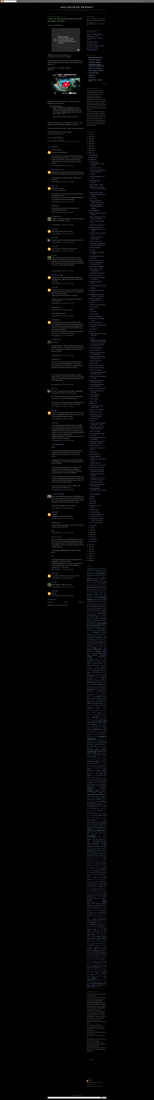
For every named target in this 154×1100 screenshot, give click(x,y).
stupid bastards (94, 898)
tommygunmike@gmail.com (56, 134)
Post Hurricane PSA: (95, 350)
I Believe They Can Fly (96, 734)
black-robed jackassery (97, 611)
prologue (104, 836)
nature (105, 803)
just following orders (99, 766)
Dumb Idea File (97, 681)
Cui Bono (104, 663)
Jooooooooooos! (90, 765)
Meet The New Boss (96, 789)
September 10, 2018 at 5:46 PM (62, 242)
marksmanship (90, 787)
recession (89, 848)
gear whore (94, 710)
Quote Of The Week (95, 431)
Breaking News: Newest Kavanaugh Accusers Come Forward (97, 229)
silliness (89, 876)
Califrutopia (104, 627)
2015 (90, 549)
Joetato (104, 763)
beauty (104, 603)
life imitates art (93, 777)
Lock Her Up (102, 782)
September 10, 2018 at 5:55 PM (62, 251)
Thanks (93, 905)
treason (104, 936)
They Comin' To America (96, 275)
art (87, 589)
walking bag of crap (102, 955)
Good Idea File (103, 715)
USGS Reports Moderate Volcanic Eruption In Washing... (96, 206)
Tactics (88, 903)
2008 (90, 560)
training (94, 936)
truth (98, 940)
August (92, 525)
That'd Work (93, 288)
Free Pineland (95, 705)
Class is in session (98, 641)
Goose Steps (93, 501)
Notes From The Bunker (95, 68)
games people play (102, 708)
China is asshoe (91, 639)
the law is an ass (96, 912)
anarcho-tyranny (90, 584)
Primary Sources (94, 307)
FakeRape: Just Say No (96, 241)
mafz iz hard (100, 785)
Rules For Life (90, 855)
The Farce (102, 908)
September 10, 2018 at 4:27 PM (62, 182)
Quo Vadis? (93, 421)
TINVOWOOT (101, 926)
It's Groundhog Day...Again (100, 758)
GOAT (105, 713)
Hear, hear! (92, 337)
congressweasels (102, 656)
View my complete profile (94, 1086)
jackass (104, 760)
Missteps (92, 498)
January (92, 541)
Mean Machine (93, 452)
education (99, 682)
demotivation (96, 667)
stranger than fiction (97, 896)
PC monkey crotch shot (92, 824)
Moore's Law (103, 799)
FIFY (103, 696)
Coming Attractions (93, 649)
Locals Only (95, 782)
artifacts (90, 589)
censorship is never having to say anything (65, 141)
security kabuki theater (91, 860)
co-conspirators (98, 646)
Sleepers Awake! (100, 876)
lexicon (104, 775)
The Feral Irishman (94, 73)
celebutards (97, 632)
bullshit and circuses (101, 620)
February (92, 539)
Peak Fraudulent (102, 824)
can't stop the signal (92, 630)
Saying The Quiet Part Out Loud (94, 858)
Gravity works (103, 719)
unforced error (98, 945)
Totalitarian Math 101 (95, 456)
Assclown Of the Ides (95, 590)
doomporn (104, 674)
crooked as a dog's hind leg (94, 663)
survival (104, 902)
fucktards (89, 708)
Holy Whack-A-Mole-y (92, 731)
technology (103, 903)
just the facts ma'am (96, 768)
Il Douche (99, 746)
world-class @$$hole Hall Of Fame (95, 976)
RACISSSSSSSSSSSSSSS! (99, 841)
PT (96, 837)
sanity (105, 855)
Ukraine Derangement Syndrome (98, 943)
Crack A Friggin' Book (97, 662)
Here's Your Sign (96, 727)
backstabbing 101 (90, 597)
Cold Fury (50, 25)
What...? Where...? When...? (97, 184)
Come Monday (93, 329)
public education (102, 837)
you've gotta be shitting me (96, 983)
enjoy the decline (95, 686)
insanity (99, 753)
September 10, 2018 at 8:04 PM (62, 490)
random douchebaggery (93, 843)
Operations (89, 818)
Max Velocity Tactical (92, 44)
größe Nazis (96, 720)
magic (104, 785)
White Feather (101, 971)
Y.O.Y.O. (100, 979)
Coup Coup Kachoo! (100, 660)
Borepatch (91, 75)
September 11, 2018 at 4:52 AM (62, 533)
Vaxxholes (89, 948)
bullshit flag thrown (91, 622)
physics (100, 829)
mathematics (103, 787)
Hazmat (95, 726)
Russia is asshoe (99, 855)
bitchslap (104, 610)
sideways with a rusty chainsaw (98, 872)
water (103, 959)
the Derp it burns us (95, 907)
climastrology (90, 644)
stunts (88, 898)
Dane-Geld (92, 250)
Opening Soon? (94, 403)
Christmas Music (103, 639)
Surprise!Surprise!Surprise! (92, 902)
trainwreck (99, 936)
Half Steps (92, 496)
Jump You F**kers (97, 765)
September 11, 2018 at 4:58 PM (62, 595)
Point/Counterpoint (91, 831)
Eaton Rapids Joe (56, 169)
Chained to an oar (96, 636)
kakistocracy (97, 770)
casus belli (89, 632)
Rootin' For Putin (102, 853)
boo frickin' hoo (95, 613)
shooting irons (97, 870)
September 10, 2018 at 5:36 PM (62, 233)
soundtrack (94, 889)
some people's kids (94, 888)
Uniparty (97, 947)
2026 (90, 134)
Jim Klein (96, 763)
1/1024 (99, 568)
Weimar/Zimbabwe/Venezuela (99, 962)
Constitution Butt (92, 658)
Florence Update (94, 399)
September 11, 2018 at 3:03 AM (62, 508)
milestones (90, 791)
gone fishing (96, 715)
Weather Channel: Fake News (97, 367)
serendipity (103, 864)
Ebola (89, 682)
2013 (90, 553)
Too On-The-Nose (96, 931)
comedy (93, 648)
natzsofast (89, 805)
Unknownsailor (55, 149)
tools (88, 933)
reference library (96, 848)
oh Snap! (100, 813)
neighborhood (92, 806)
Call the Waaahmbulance (99, 629)
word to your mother (98, 974)
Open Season (90, 817)
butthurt (103, 625)
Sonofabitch (101, 888)
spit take (104, 889)
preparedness (91, 836)
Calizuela (89, 629)
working (104, 974)
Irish (53, 255)
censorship (103, 632)
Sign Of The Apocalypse (92, 874)
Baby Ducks (103, 596)
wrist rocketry (102, 978)
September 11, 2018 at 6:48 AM (62, 578)
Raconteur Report (77, 7)
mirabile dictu (102, 794)
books (95, 615)
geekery (104, 710)
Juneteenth (104, 765)
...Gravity (89, 568)
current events (95, 665)
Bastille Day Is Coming (97, 601)
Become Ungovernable (93, 604)
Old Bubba (54, 320)
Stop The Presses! (94, 418)
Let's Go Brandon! (97, 775)
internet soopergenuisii (101, 756)
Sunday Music (96, 900)
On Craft (92, 331)
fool (97, 701)
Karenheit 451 (94, 772)
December (93, 155)
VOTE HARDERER (96, 952)
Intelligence (104, 753)
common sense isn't (91, 653)
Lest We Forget (94, 314)
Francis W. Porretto (57, 494)
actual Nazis (96, 575)
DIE (91, 670)
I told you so (103, 740)
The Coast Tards (94, 363)
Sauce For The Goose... (93, 856)
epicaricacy (90, 689)
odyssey (95, 813)
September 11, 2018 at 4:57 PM (62, 587)
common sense (101, 651)
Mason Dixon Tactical (92, 42)
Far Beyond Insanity (97, 694)
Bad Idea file (98, 597)
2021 (90, 146)
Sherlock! (97, 867)
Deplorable (103, 667)
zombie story (97, 986)
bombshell (89, 613)
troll (90, 940)
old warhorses (94, 815)
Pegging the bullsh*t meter (99, 825)
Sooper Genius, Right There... (97, 225)
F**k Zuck (92, 174)
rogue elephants (94, 853)
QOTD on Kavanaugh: (95, 316)
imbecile (104, 746)
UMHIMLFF (91, 945)
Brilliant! (97, 616)
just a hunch (90, 766)
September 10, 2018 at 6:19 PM (62, 316)
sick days (89, 872)
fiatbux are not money (91, 696)
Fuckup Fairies (95, 708)
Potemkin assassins (94, 832)
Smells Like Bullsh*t (99, 877)
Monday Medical (102, 798)
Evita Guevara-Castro (100, 689)
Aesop (53, 186)
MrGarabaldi (55, 339)
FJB (91, 700)
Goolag (88, 717)
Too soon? (103, 931)
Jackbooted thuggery (93, 761)
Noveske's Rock (56, 275)
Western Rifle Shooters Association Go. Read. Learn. (97, 65)
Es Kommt (92, 302)
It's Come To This (90, 758)
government (95, 717)
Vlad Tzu (89, 952)
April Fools (95, 585)
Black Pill (89, 611)
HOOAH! (99, 731)
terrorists (89, 905)
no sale (104, 810)
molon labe (95, 798)
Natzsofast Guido (96, 805)
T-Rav (53, 237)
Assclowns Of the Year (99, 594)
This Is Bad (104, 921)
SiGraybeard (55, 216)
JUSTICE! (89, 770)
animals (102, 584)
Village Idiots (97, 948)
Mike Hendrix (55, 537)
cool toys (103, 658)
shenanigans (92, 867)
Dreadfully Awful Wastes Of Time (94, 677)
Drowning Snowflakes (95, 454)
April (91, 534)
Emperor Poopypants (97, 684)
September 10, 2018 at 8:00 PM (62, 418)
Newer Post (51, 602)
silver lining (93, 876)
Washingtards (98, 959)
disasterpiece (103, 670)
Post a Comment (52, 599)
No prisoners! (98, 810)
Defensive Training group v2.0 (94, 34)
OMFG (100, 815)
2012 (90, 556)
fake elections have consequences (96, 693)
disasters (89, 672)
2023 (90, 141)
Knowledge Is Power (93, 773)
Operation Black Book (100, 817)
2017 (90, 544)
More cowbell (96, 801)
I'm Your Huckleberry (98, 744)
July (91, 527)
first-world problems (93, 698)
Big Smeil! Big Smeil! (95, 610)
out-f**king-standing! (97, 818)
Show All (104, 83)
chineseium (97, 639)
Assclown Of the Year (99, 592)
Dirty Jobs (96, 670)
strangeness (90, 896)
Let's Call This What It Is (96, 348)
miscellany (89, 796)
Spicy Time (99, 889)
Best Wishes (103, 604)
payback (104, 822)
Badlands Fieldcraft (92, 50)
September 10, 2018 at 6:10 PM (62, 283)
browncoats (103, 618)
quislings (101, 839)
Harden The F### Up (97, 722)
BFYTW (89, 606)
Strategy (104, 896)
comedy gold (102, 648)
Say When (103, 856)
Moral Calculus (90, 801)
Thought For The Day (96, 924)
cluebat (93, 646)
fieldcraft (99, 696)
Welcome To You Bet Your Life (97, 388)
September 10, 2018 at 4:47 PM (62, 201)
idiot (95, 746)
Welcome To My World (95, 412)
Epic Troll (104, 687)
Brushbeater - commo (92, 36)
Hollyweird (89, 729)
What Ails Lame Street (95, 370)
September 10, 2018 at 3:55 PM (62, 165)
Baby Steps (93, 503)
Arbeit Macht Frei (102, 585)
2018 (90, 153)
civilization (89, 641)
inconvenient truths (93, 747)
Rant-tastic (103, 843)
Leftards (89, 775)
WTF (97, 979)
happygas (89, 722)
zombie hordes (90, 986)
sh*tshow (94, 865)
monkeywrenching (91, 799)
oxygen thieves (91, 820)
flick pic (95, 700)
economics (94, 682)
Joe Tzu (101, 763)
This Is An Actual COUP (96, 322)
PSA (93, 837)
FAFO (100, 691)
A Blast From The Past (96, 168)
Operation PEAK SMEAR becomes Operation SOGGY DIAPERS (98, 194)
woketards (103, 973)
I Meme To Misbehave (95, 360)
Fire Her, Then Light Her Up (97, 467)
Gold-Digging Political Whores (97, 273)
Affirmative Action (101, 580)
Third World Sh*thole (96, 921)
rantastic (89, 844)
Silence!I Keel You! (101, 874)
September (93, 162)
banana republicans (98, 599)
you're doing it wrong (98, 981)
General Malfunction (91, 712)
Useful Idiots (103, 947)
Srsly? (95, 891)
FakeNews (89, 694)
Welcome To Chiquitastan (92, 964)
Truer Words (94, 940)
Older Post (81, 602)
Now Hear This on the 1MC (99, 811)
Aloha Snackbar (102, 582)
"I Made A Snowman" (95, 463)
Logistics (89, 784)
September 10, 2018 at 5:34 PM (62, 224)
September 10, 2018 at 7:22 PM (62, 406)
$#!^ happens (94, 568)
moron (100, 801)
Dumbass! (104, 681)
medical (89, 789)
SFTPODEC (89, 865)
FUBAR (101, 705)
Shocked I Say (90, 870)
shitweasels (103, 869)
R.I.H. (105, 839)
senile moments (94, 862)
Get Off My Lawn (98, 713)
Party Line (98, 822)
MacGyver (95, 785)
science (104, 858)
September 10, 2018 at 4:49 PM (62, 212)
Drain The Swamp (100, 675)
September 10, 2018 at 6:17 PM (62, 303)
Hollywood (96, 729)
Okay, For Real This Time (96, 522)
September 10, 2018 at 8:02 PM (62, 440)
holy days (103, 729)
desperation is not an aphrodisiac (95, 668)
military (97, 791)
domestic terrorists (95, 674)
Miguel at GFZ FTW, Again (96, 409)
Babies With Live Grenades (93, 596)
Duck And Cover (97, 679)
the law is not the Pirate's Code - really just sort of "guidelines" (96, 914)
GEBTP (100, 710)
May (91, 532)
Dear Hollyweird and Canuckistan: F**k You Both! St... (98, 490)
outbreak (104, 818)
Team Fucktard (95, 903)
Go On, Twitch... (94, 198)
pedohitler (89, 825)
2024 (90, 139)
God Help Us (90, 715)
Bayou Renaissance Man (95, 57)
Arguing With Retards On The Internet (96, 587)
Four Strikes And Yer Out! (96, 260)
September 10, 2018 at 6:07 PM (62, 271)
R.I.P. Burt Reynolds (95, 494)
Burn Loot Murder (100, 622)
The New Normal (97, 915)
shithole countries (94, 869)
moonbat (98, 799)
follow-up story (91, 701)
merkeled (104, 789)
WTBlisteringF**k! (91, 980)
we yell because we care (97, 960)
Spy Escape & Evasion (93, 48)
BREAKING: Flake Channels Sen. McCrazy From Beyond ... (98, 188)
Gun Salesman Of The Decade (98, 465)
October (92, 159)
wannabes (89, 957)
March (92, 537)
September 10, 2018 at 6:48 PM (62, 384)
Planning (104, 829)
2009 (90, 558)
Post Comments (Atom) (61, 605)
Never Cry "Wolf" (99, 806)
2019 (90, 150)
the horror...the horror (94, 910)
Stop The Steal (102, 895)
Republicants (103, 848)
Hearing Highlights (94, 210)
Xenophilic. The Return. (95, 62)
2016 (90, 546)
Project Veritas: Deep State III (97, 304)
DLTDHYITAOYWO (97, 672)
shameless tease (100, 865)
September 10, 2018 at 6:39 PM (62, 335)
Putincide (89, 839)
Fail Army (104, 691)
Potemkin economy (102, 832)
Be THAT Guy (98, 603)
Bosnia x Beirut (100, 615)
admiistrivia (104, 577)
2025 (90, 136)
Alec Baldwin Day (94, 582)
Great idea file (90, 720)
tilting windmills (94, 926)
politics (99, 831)
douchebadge (90, 675)
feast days (104, 694)
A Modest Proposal (100, 571)
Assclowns (89, 594)
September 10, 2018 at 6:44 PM (62, 355)
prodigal (99, 836)
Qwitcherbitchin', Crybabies (97, 266)
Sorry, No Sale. (93, 401)
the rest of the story (99, 917)
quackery (96, 839)
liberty (88, 777)
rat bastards (93, 844)
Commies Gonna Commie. (96, 365)
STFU (98, 891)
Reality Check (100, 844)
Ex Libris (89, 691)
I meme (95, 736)
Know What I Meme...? (96, 512)
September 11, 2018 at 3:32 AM (62, 518)
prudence (89, 837)
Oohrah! (104, 815)
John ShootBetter (56, 444)
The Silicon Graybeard (95, 59)
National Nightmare (99, 803)
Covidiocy (89, 662)
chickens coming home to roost (97, 637)
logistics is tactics (96, 784)
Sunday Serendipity (95, 445)
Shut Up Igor (103, 870)
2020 (90, 148)
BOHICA (104, 611)
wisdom (97, 973)
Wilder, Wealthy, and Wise (96, 70)
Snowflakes (89, 879)
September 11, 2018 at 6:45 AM (62, 569)
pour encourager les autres (96, 834)
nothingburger (90, 811)
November (93, 157)
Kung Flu (103, 773)
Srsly (92, 891)
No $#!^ (92, 810)
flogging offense (102, 700)
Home (66, 602)
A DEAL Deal (103, 570)
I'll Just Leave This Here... (96, 482)
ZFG (105, 985)
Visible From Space (102, 950)
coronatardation (90, 660)
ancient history (97, 584)
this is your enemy (92, 922)
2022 (90, 143)
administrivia (90, 578)
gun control (102, 720)
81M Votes (97, 570)
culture (88, 665)
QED (93, 839)
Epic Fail (99, 687)
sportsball (89, 891)
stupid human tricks (102, 898)
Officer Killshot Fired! (95, 247)
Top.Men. (92, 933)
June (91, 530)
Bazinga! (92, 309)
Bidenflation (89, 608)
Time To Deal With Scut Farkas (98, 285)
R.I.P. (88, 841)
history (104, 727)
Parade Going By (91, 822)
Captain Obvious (102, 630)
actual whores (96, 577)
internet (94, 756)
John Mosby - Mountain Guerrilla (95, 46)
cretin (105, 662)
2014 (90, 551)
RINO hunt (94, 851)
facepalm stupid (95, 691)
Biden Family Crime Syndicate (98, 606)
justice (104, 768)
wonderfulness (90, 974)
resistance (89, 850)
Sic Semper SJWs (94, 509)
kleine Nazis (102, 772)
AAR (96, 573)
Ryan (53, 410)
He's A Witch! (93, 311)
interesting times (90, 754)
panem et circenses (101, 820)
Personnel (95, 829)
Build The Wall (91, 620)
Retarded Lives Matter (98, 850)
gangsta (88, 710)
